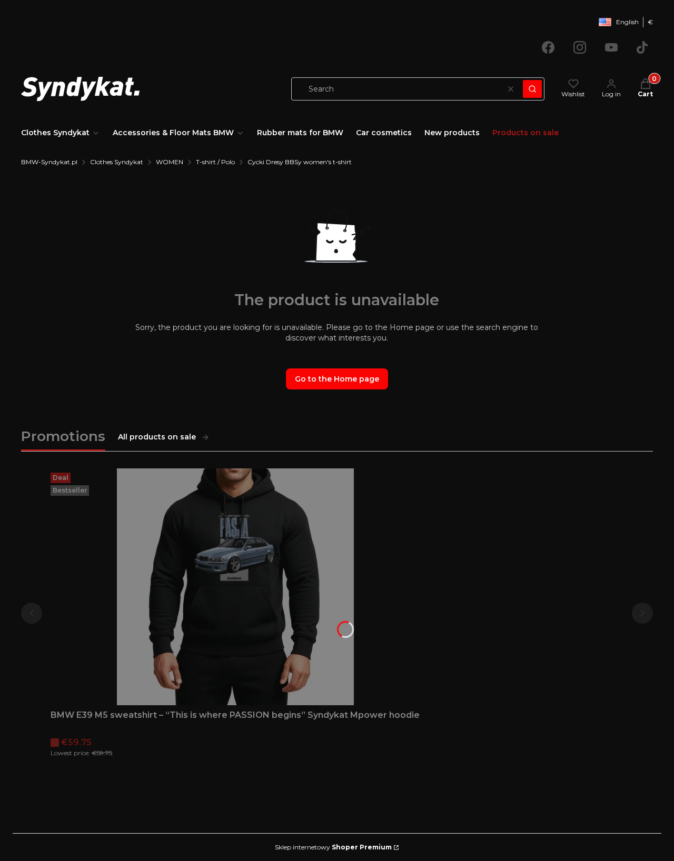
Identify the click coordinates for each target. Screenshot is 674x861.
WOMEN (169, 162)
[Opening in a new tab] (548, 47)
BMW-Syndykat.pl (49, 162)
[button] (532, 89)
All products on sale (157, 437)
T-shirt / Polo (215, 162)
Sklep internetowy (333, 847)
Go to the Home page (337, 379)
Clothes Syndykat (116, 162)
